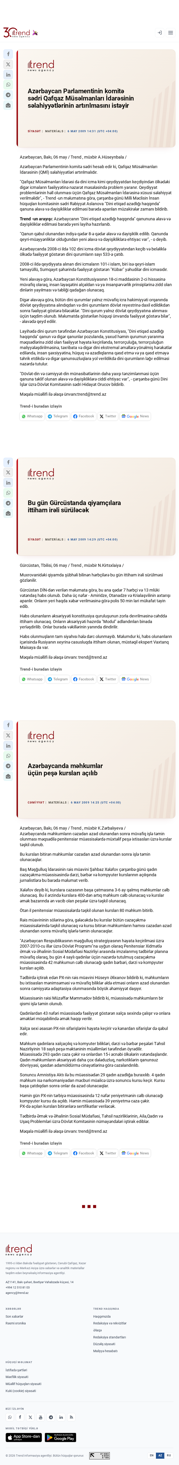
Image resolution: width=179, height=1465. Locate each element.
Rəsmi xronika (16, 1323)
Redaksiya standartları (109, 1337)
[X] (30, 1417)
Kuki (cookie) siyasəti (21, 1391)
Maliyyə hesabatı (105, 1351)
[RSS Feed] (71, 1417)
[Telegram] (51, 1417)
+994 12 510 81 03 (18, 1287)
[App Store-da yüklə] (24, 1437)
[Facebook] (20, 1417)
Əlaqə (97, 1330)
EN (152, 1455)
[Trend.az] (20, 33)
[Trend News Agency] (19, 1250)
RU (169, 1455)
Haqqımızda (102, 1316)
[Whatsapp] (10, 1417)
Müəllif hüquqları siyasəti (23, 1384)
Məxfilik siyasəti (17, 1377)
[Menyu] (171, 32)
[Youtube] (40, 1417)
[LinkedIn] (61, 1417)
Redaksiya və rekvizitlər (110, 1323)
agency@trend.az (17, 1293)
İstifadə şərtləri (16, 1370)
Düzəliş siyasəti (104, 1344)
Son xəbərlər (14, 1316)
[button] (8, 54)
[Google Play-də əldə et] (60, 1437)
